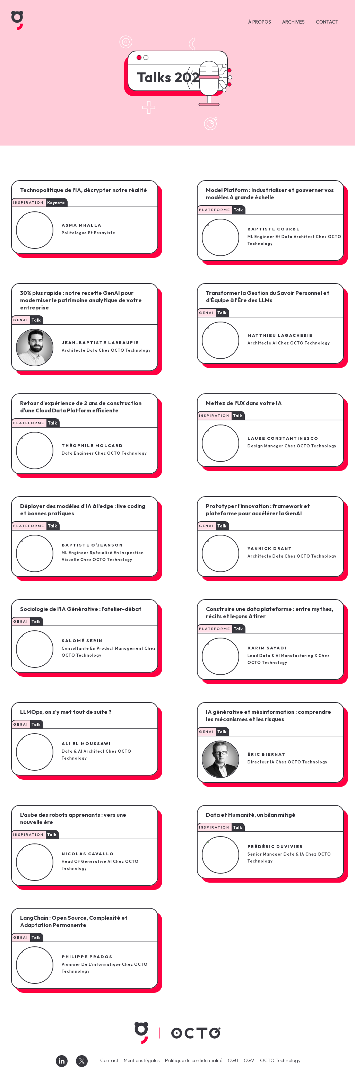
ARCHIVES (293, 22)
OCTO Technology (280, 1060)
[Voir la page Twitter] (82, 1061)
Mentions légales (141, 1060)
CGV (249, 1060)
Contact (109, 1060)
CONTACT (327, 22)
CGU (233, 1060)
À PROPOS (259, 22)
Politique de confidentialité (193, 1060)
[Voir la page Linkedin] (62, 1061)
